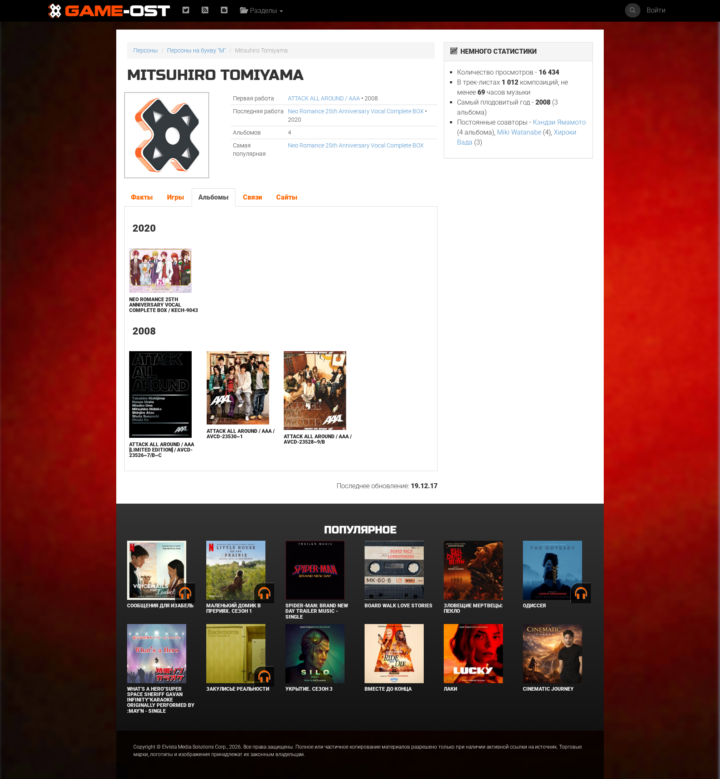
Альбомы (213, 197)
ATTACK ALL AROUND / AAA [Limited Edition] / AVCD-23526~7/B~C (161, 450)
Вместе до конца (388, 689)
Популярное (360, 530)
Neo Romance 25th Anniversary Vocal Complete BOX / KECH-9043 (163, 305)
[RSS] (205, 10)
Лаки (450, 689)
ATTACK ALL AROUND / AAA (324, 98)
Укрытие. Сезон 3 (308, 689)
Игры (175, 197)
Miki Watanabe (519, 132)
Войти (656, 10)
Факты (142, 197)
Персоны (145, 50)
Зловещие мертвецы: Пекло (473, 608)
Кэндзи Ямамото (559, 122)
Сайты (287, 197)
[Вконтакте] (224, 10)
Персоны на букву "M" (196, 50)
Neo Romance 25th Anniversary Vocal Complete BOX (356, 111)
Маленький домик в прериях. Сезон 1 (233, 608)
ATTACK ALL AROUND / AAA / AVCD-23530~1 (241, 433)
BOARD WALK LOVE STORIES (398, 606)
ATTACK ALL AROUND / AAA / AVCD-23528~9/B (318, 439)
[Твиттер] (185, 10)
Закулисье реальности (237, 689)
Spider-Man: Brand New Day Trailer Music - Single (316, 611)
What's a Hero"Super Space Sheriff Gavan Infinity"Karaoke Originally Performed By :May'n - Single (161, 700)
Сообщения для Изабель (160, 606)
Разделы (263, 11)
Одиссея (534, 606)
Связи (252, 197)
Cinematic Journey (548, 689)
